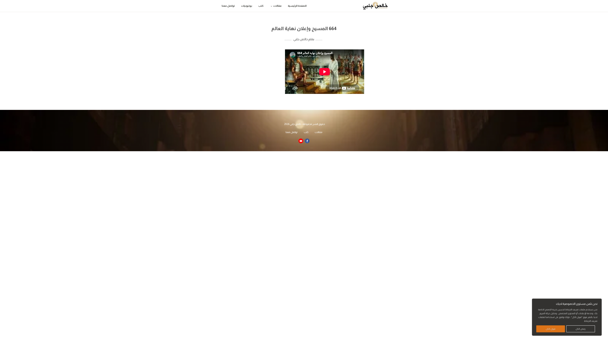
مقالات (277, 5)
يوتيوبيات (246, 5)
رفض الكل (581, 329)
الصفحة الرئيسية (297, 5)
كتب (260, 5)
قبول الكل (550, 329)
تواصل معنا (228, 5)
